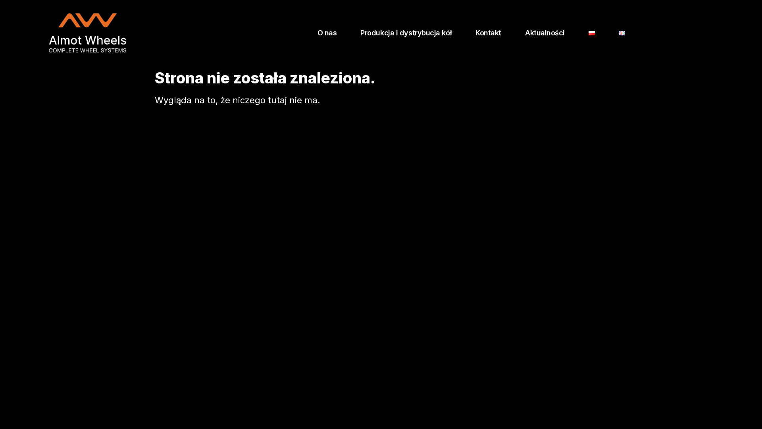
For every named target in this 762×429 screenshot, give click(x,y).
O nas (327, 33)
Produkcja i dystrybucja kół (406, 33)
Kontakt (488, 33)
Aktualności (545, 33)
